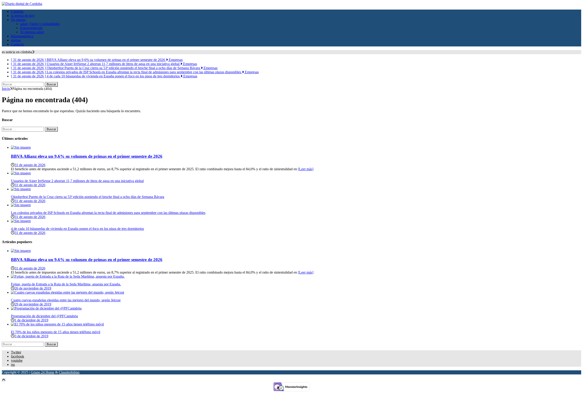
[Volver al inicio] (3, 380)
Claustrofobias (69, 372)
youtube (17, 360)
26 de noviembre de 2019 (33, 288)
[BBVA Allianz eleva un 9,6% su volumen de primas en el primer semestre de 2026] (21, 147)
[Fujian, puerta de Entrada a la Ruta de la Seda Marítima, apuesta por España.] (68, 276)
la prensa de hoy (22, 16)
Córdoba (17, 11)
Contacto (17, 44)
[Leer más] (305, 169)
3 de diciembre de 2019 (31, 336)
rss (13, 364)
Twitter (16, 352)
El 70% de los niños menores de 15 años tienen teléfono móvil (55, 332)
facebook (17, 356)
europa (16, 40)
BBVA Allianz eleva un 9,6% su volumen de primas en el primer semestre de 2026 (86, 156)
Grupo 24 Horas (42, 372)
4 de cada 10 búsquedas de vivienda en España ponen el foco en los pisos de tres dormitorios (77, 229)
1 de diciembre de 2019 (31, 320)
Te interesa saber (32, 32)
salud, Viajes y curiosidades (40, 24)
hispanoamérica (22, 36)
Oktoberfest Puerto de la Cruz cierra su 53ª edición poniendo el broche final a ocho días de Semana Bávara (87, 197)
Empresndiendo (31, 28)
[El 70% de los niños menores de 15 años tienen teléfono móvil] (57, 324)
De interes (18, 20)
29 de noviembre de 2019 (33, 304)
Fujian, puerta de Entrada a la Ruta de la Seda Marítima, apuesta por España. (66, 284)
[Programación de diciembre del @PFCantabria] (46, 308)
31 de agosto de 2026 (30, 165)
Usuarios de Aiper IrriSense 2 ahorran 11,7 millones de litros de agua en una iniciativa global (77, 181)
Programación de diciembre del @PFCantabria (44, 316)
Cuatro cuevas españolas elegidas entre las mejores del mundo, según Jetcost (65, 300)
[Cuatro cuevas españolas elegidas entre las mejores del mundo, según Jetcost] (67, 292)
